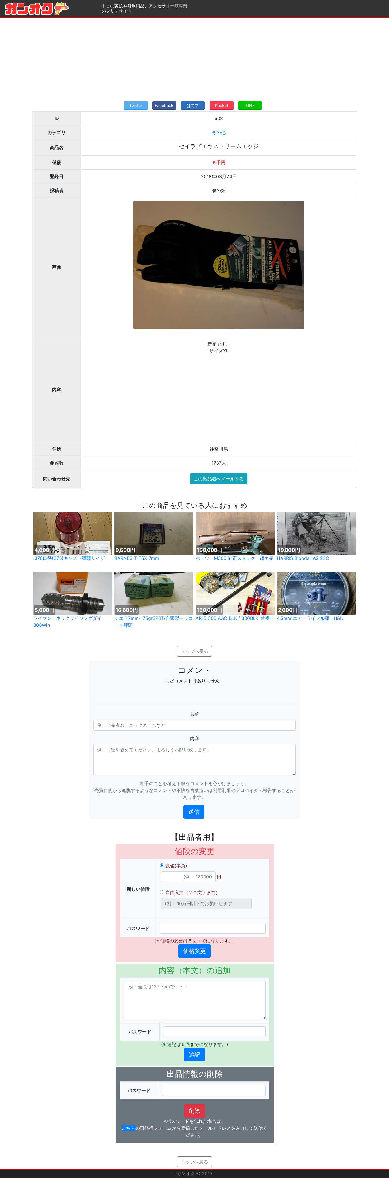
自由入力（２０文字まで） (192, 892)
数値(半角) (176, 865)
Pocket (221, 105)
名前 (194, 714)
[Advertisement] (194, 58)
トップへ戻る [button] (194, 651)
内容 (194, 738)
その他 (219, 132)
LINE (250, 105)
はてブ (193, 105)
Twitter (135, 105)
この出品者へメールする (219, 479)
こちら (128, 1128)
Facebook (164, 105)
